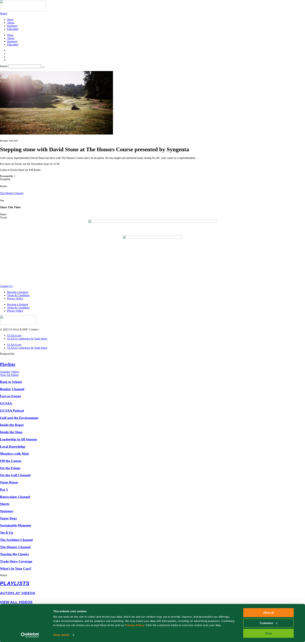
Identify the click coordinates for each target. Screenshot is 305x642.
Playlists (7, 364)
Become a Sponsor (17, 292)
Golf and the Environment (19, 418)
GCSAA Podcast (12, 410)
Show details (61, 634)
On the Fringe (10, 468)
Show (10, 19)
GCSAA (6, 403)
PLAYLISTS (14, 583)
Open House (9, 482)
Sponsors (12, 25)
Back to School (11, 382)
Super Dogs (8, 518)
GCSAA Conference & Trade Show (27, 338)
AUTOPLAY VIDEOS (17, 593)
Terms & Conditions (18, 295)
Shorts (4, 504)
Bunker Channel (12, 389)
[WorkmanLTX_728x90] (152, 221)
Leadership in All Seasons (18, 439)
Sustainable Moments (15, 525)
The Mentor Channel (11, 193)
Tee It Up (6, 532)
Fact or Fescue (10, 396)
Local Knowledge (12, 446)
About (10, 22)
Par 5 (4, 489)
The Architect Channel (16, 540)
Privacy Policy (134, 625)
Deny (268, 633)
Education (12, 29)
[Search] (43, 67)
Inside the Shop (11, 432)
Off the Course (10, 461)
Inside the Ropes (12, 425)
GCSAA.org (14, 335)
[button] (152, 214)
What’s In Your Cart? (16, 568)
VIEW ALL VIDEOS (16, 602)
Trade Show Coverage (16, 561)
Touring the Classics (14, 554)
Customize (266, 623)
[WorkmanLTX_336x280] (152, 237)
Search (4, 66)
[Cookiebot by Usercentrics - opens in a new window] (29, 635)
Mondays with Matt (14, 453)
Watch (3, 575)
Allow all (268, 612)
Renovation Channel (15, 497)
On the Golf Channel (15, 475)
